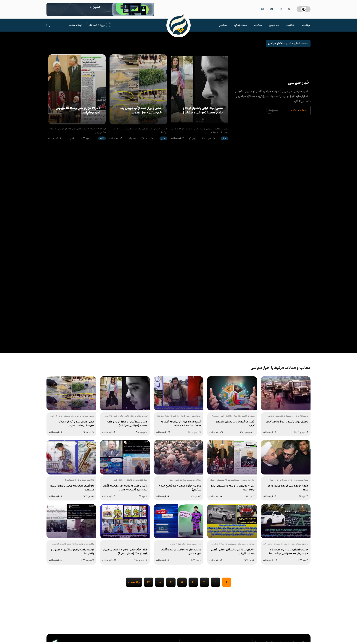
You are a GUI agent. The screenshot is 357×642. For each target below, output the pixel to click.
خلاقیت (290, 25)
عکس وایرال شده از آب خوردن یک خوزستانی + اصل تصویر (141, 110)
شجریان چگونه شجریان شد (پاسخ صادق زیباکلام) (179, 488)
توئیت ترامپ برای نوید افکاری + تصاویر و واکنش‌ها (72, 552)
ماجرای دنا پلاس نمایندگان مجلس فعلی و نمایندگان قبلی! (233, 552)
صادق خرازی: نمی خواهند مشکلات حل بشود (287, 488)
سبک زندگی (240, 25)
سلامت (258, 25)
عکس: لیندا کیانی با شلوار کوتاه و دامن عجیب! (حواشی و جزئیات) (203, 110)
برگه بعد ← (134, 582)
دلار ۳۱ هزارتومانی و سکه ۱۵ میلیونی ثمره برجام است (77, 110)
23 (148, 582)
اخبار (288, 43)
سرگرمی (223, 25)
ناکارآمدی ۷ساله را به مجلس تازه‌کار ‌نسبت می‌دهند (72, 488)
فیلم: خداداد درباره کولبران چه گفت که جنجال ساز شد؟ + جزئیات (181, 424)
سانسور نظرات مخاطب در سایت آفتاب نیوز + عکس (180, 552)
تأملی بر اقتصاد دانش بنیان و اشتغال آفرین (235, 424)
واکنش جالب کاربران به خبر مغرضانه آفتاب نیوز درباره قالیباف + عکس (125, 488)
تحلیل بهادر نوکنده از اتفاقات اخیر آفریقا (287, 422)
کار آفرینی (274, 25)
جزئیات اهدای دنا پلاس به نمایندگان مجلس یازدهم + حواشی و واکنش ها (288, 552)
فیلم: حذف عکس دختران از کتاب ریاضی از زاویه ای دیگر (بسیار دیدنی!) (125, 552)
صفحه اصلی (301, 43)
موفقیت (306, 25)
